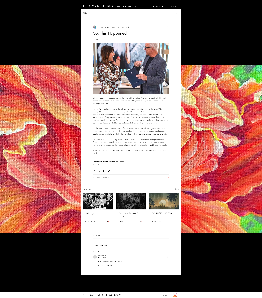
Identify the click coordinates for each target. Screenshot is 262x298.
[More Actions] (167, 256)
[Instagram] (175, 295)
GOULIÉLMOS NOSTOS (162, 213)
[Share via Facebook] (94, 171)
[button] (176, 13)
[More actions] (167, 27)
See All (177, 189)
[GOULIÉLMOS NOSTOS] (164, 201)
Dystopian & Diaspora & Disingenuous (128, 214)
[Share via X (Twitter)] (99, 171)
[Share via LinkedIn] (104, 171)
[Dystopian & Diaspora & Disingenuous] (131, 201)
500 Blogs (89, 213)
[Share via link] (109, 171)
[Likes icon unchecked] (99, 265)
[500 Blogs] (98, 201)
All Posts (86, 13)
